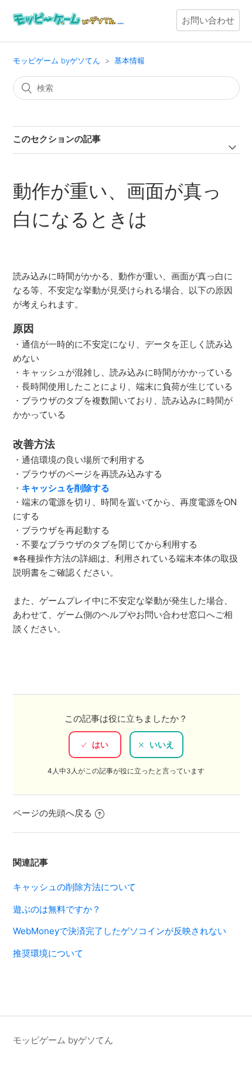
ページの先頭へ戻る (52, 813)
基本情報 (129, 60)
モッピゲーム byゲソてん (56, 60)
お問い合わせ (208, 20)
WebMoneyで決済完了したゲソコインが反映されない (119, 930)
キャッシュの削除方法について (74, 886)
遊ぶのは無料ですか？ (57, 909)
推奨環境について (48, 953)
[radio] (95, 744)
